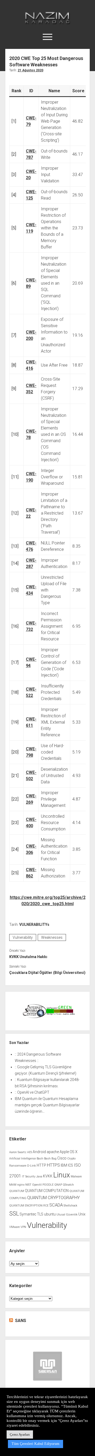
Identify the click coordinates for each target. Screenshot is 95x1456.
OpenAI (37, 1184)
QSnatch (68, 1184)
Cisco (61, 1158)
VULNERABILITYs (34, 924)
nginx (21, 1184)
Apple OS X (68, 1152)
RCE (46, 1205)
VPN (23, 1227)
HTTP (41, 1165)
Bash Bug (50, 1158)
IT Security (28, 1176)
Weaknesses (52, 937)
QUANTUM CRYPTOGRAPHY (53, 1197)
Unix (82, 1214)
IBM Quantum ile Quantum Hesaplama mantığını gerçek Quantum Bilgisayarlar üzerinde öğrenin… (47, 1105)
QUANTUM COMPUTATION (47, 1191)
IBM (64, 1165)
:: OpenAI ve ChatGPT (32, 1092)
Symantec (28, 1214)
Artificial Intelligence (22, 1158)
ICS (70, 1165)
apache (53, 1152)
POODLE (48, 1184)
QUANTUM (16, 1191)
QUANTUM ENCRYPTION (25, 1205)
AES (29, 1152)
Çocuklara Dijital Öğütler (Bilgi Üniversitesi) (47, 972)
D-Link (31, 1165)
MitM (12, 1184)
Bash (40, 1158)
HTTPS (53, 1165)
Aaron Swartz (17, 1152)
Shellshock (70, 1205)
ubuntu (50, 1214)
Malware (76, 1176)
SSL (14, 1213)
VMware (14, 1227)
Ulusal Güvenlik (67, 1214)
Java (39, 1176)
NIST (28, 1184)
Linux (61, 1175)
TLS (40, 1214)
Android (39, 1152)
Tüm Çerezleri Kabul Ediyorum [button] (35, 1444)
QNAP (58, 1184)
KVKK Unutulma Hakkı (28, 957)
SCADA (56, 1205)
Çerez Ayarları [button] (20, 1434)
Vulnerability (23, 937)
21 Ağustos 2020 (30, 70)
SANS (20, 1320)
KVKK (48, 1176)
